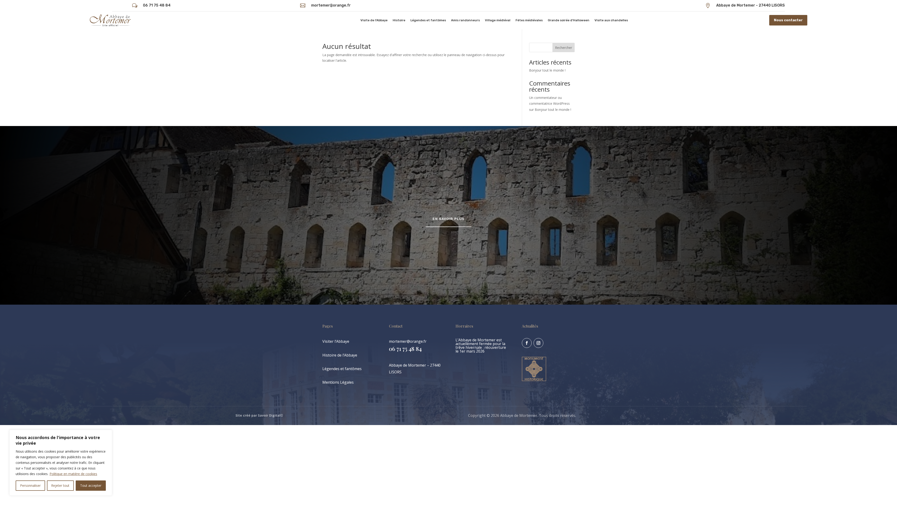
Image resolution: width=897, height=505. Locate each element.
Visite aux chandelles (611, 20)
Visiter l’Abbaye (335, 341)
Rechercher (563, 47)
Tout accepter (90, 485)
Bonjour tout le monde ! (547, 70)
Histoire (399, 20)
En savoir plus (448, 219)
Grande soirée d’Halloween (568, 20)
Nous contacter (788, 20)
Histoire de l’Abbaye (339, 355)
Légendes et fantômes (428, 20)
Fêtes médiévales (529, 20)
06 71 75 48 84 (157, 5)
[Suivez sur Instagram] (538, 343)
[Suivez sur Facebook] (527, 343)
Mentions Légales (338, 382)
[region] (60, 463)
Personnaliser (30, 485)
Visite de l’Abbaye (374, 20)
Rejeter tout (60, 485)
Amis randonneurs (465, 20)
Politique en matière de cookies (73, 474)
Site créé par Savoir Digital (257, 415)
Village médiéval (497, 20)
